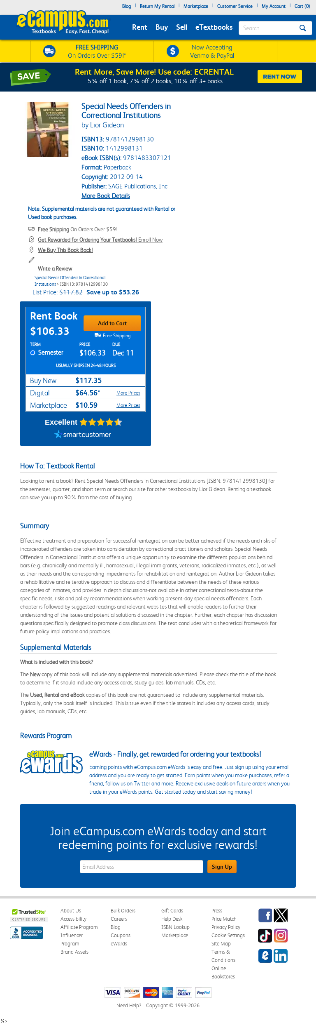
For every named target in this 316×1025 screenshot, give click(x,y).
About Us (70, 910)
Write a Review (55, 268)
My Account (274, 6)
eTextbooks (213, 27)
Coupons (120, 935)
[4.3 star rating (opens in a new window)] (101, 422)
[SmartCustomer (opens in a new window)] (83, 435)
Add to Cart (112, 323)
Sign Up (222, 866)
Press (216, 910)
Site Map (221, 943)
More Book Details (105, 196)
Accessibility (73, 919)
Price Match (224, 919)
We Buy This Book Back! (65, 250)
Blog (126, 6)
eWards (119, 943)
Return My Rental (157, 6)
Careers (119, 919)
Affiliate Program (79, 927)
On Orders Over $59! (78, 229)
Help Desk (171, 919)
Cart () (302, 6)
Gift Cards (172, 910)
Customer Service (235, 6)
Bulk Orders (123, 910)
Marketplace (196, 6)
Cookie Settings (228, 935)
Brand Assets (74, 952)
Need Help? (128, 1005)
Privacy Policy (225, 927)
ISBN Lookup (175, 927)
